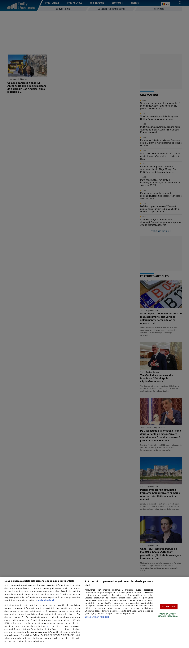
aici (48, 626)
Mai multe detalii (46, 600)
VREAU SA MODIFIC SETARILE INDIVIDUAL (168, 615)
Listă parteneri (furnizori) (97, 616)
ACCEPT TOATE (168, 606)
